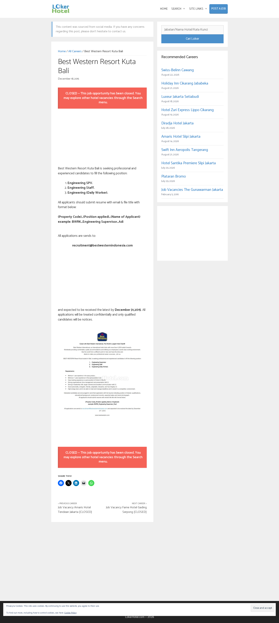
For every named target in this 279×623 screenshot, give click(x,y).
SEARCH (176, 8)
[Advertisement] (102, 138)
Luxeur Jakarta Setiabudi (180, 97)
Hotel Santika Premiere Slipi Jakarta (188, 163)
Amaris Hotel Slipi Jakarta (180, 136)
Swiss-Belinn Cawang (177, 70)
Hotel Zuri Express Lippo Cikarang (187, 110)
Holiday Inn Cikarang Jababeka (184, 83)
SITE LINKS (196, 8)
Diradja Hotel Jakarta (177, 123)
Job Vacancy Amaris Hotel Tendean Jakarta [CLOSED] (75, 510)
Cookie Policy (70, 613)
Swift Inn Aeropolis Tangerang (184, 150)
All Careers (75, 51)
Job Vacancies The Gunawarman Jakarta (192, 190)
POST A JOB (218, 8)
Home (62, 51)
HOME (164, 8)
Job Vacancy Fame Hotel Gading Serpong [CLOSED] (126, 510)
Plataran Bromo (173, 176)
